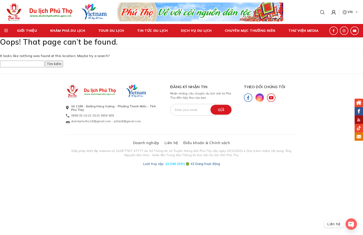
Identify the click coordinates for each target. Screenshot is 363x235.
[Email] (359, 136)
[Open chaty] (351, 224)
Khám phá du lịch (67, 30)
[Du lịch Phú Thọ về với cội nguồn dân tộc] (200, 11)
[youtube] (354, 31)
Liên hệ (171, 142)
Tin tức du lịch (152, 30)
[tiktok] (359, 128)
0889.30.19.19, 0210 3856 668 (92, 115)
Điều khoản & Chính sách (206, 142)
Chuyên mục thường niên (250, 30)
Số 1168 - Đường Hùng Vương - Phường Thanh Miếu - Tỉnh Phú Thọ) (113, 108)
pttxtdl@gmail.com (127, 121)
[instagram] (344, 31)
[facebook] (333, 31)
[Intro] (359, 103)
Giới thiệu (27, 30)
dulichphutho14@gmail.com (91, 121)
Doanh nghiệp (146, 142)
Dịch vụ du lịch (196, 30)
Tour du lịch (111, 30)
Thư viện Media (303, 30)
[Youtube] (271, 97)
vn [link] (350, 12)
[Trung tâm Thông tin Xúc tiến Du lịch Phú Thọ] (95, 91)
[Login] (333, 12)
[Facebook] (248, 97)
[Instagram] (259, 97)
